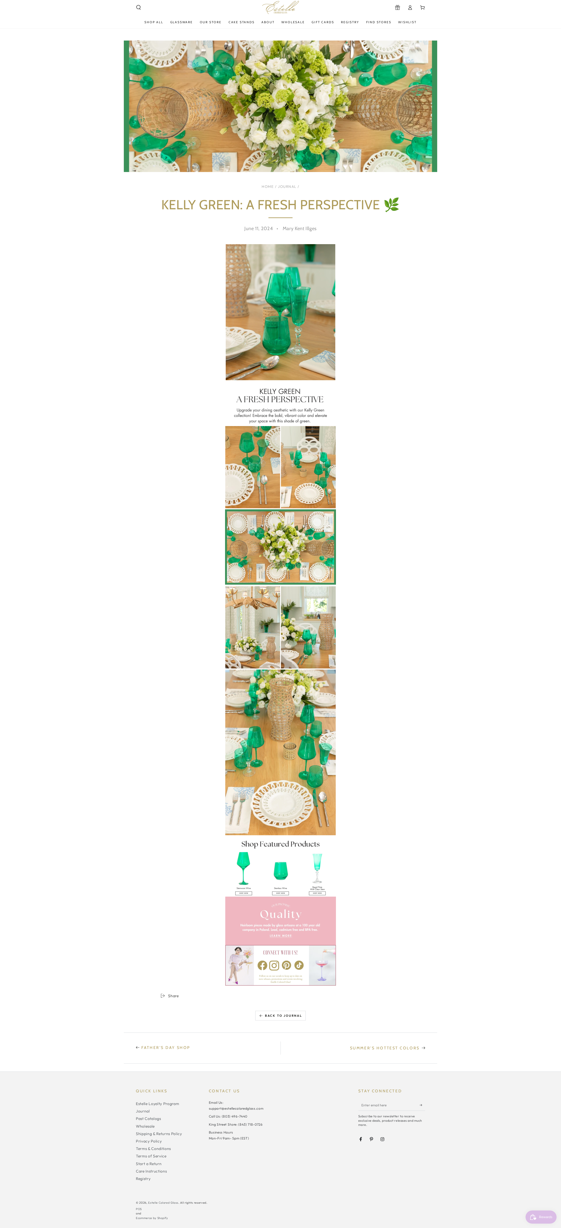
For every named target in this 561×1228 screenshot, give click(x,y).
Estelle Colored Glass (163, 1202)
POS (139, 1209)
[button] (138, 7)
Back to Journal (283, 1016)
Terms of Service (151, 1156)
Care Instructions (151, 1171)
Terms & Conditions (153, 1148)
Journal (287, 186)
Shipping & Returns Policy (159, 1133)
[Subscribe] (422, 1105)
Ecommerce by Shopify (152, 1218)
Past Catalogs (148, 1118)
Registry (143, 1178)
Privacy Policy (149, 1141)
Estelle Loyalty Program (157, 1103)
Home (268, 186)
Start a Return (149, 1163)
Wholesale (145, 1126)
